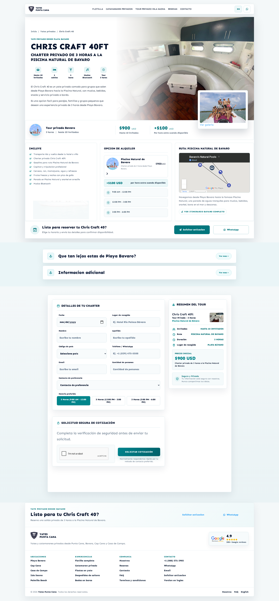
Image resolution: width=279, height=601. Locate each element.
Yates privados (48, 31)
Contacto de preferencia (70, 378)
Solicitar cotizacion (194, 229)
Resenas (123, 565)
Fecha (61, 315)
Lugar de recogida (121, 315)
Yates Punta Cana (47, 592)
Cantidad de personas (122, 362)
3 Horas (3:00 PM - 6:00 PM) (143, 400)
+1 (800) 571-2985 (174, 560)
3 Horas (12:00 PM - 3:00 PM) (108, 400)
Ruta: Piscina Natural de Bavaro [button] (204, 148)
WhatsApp (233, 229)
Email (61, 362)
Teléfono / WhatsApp (122, 346)
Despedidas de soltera (87, 575)
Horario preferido (67, 394)
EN (238, 9)
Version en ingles (173, 580)
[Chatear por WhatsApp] (247, 9)
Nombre (62, 331)
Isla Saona (37, 575)
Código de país (66, 346)
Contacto (124, 570)
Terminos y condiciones (132, 580)
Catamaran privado (86, 565)
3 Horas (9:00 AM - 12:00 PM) (73, 400)
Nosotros (124, 560)
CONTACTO (185, 9)
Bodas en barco (83, 580)
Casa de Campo (39, 570)
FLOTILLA (97, 9)
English (244, 592)
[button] (136, 149)
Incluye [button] (35, 148)
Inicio (34, 31)
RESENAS (172, 9)
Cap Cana (36, 565)
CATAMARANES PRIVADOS (119, 9)
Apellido (116, 331)
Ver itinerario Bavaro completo (204, 212)
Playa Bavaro (38, 560)
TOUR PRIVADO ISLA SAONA (150, 9)
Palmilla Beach (39, 580)
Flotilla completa (84, 560)
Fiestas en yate (83, 570)
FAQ (121, 575)
